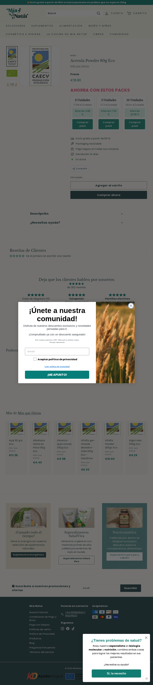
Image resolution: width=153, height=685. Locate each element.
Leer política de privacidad (57, 366)
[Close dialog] (131, 305)
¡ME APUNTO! (57, 375)
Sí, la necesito (116, 673)
